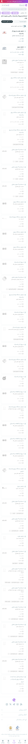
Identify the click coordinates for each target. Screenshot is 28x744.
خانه (25, 742)
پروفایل (2, 742)
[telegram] (14, 704)
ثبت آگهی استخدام (6, 21)
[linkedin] (17, 704)
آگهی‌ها (14, 742)
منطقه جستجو (6, 13)
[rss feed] (21, 704)
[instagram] (7, 704)
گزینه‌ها (19, 742)
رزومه (8, 742)
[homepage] (14, 700)
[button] (23, 13)
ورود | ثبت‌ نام (5, 5)
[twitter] (10, 704)
